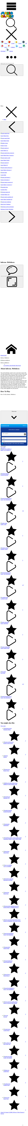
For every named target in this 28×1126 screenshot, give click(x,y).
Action (4, 355)
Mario (4, 119)
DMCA (12, 1112)
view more (3, 447)
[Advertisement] (14, 91)
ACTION (5, 365)
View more (3, 726)
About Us (3, 1112)
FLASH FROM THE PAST (14, 365)
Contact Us (7, 1112)
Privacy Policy (17, 1112)
